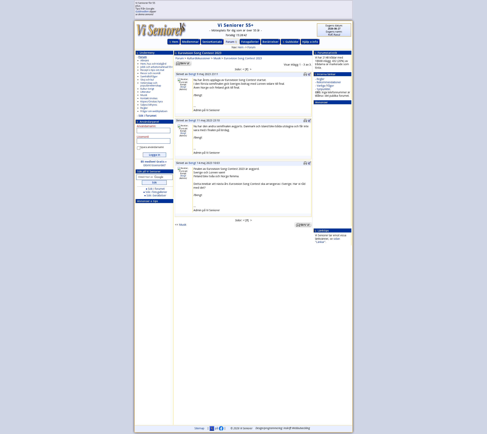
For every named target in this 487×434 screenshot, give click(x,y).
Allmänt (144, 60)
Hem (175, 41)
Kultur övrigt (147, 88)
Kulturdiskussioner (198, 58)
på (216, 428)
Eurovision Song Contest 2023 (243, 58)
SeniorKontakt (212, 41)
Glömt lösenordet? (154, 165)
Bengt (192, 74)
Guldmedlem (142, 11)
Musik (143, 95)
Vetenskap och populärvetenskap (150, 84)
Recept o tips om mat (152, 70)
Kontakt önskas (149, 98)
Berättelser (271, 41)
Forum (230, 41)
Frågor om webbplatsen (153, 111)
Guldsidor (291, 41)
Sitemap (199, 428)
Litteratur (145, 91)
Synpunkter (323, 89)
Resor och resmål (150, 73)
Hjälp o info (310, 41)
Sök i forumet (147, 115)
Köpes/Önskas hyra (151, 101)
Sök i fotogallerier (156, 192)
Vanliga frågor (325, 85)
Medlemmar (190, 41)
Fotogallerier (250, 41)
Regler (144, 108)
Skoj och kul (147, 79)
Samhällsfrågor (149, 76)
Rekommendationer (329, 82)
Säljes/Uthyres (148, 104)
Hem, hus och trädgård (153, 63)
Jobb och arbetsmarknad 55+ (156, 67)
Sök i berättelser (156, 195)
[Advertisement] (250, 9)
